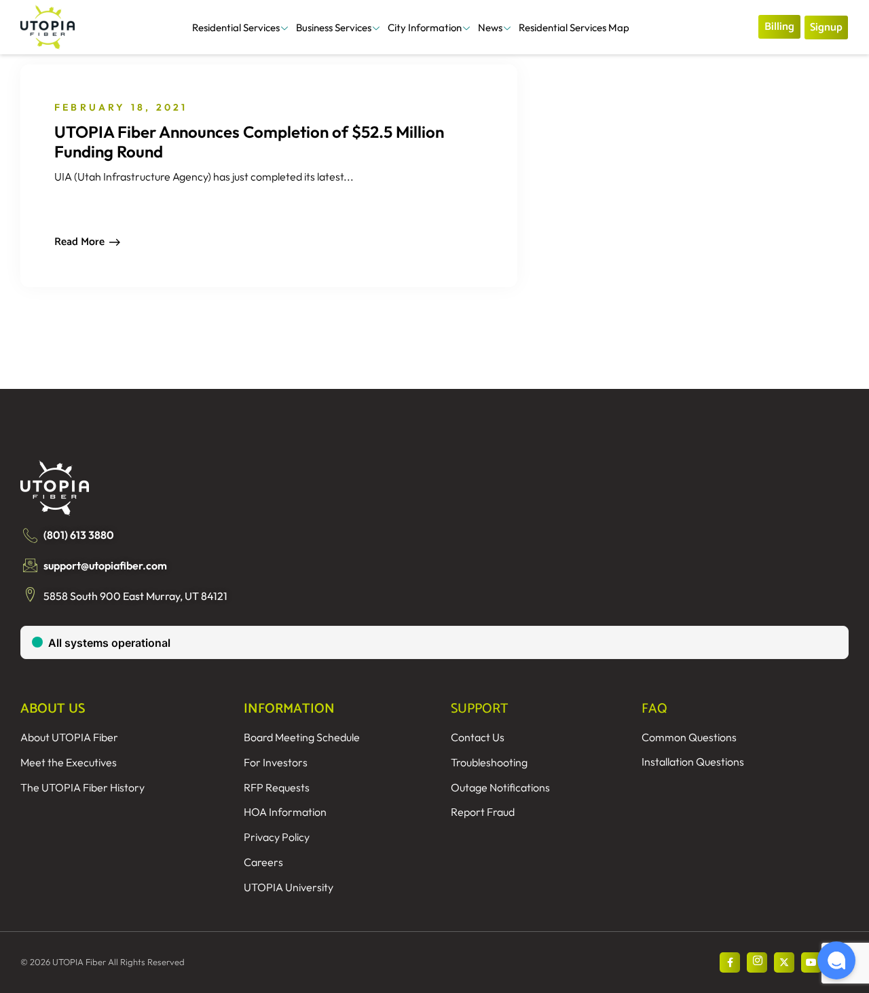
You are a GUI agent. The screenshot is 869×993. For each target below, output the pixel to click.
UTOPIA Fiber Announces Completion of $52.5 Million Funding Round (249, 141)
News (490, 27)
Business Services (333, 27)
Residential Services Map (574, 27)
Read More (79, 242)
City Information (425, 27)
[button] (836, 960)
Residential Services (236, 27)
